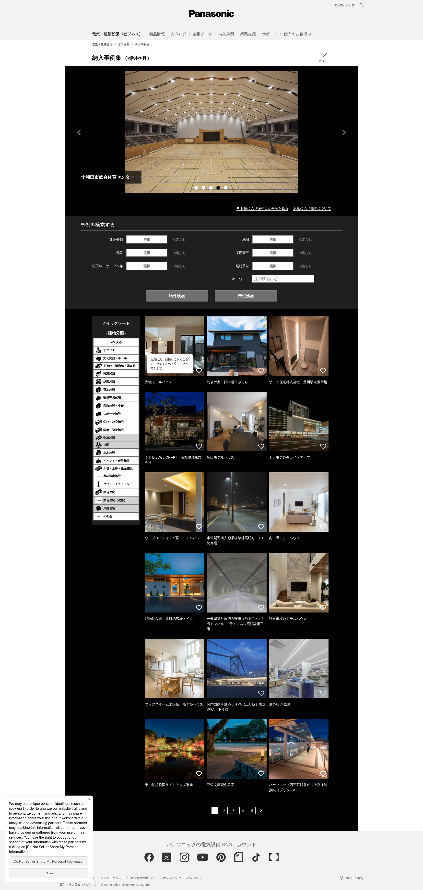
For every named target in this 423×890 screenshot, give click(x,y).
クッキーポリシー (112, 878)
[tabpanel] (211, 132)
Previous (79, 132)
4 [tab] (218, 188)
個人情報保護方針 (142, 878)
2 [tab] (204, 188)
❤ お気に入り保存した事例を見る (262, 208)
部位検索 (246, 295)
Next (344, 132)
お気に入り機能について (312, 208)
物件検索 (177, 295)
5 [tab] (226, 188)
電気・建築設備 (102, 44)
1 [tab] (196, 188)
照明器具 (123, 44)
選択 (146, 239)
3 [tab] (211, 188)
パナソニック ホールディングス (181, 878)
